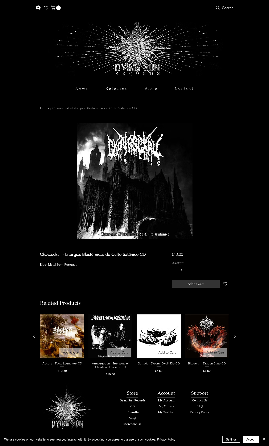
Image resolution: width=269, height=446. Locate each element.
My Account (166, 400)
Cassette (133, 412)
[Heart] (46, 7)
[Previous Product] (34, 336)
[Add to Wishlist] (225, 284)
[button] (56, 7)
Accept (250, 439)
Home (44, 108)
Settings (231, 439)
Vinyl (132, 418)
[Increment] (188, 269)
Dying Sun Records (133, 400)
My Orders (166, 406)
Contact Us (199, 400)
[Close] (263, 439)
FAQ (200, 406)
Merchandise (132, 424)
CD (132, 406)
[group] (134, 345)
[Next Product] (234, 336)
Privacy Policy (200, 412)
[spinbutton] (181, 269)
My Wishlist (166, 412)
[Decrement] (174, 269)
